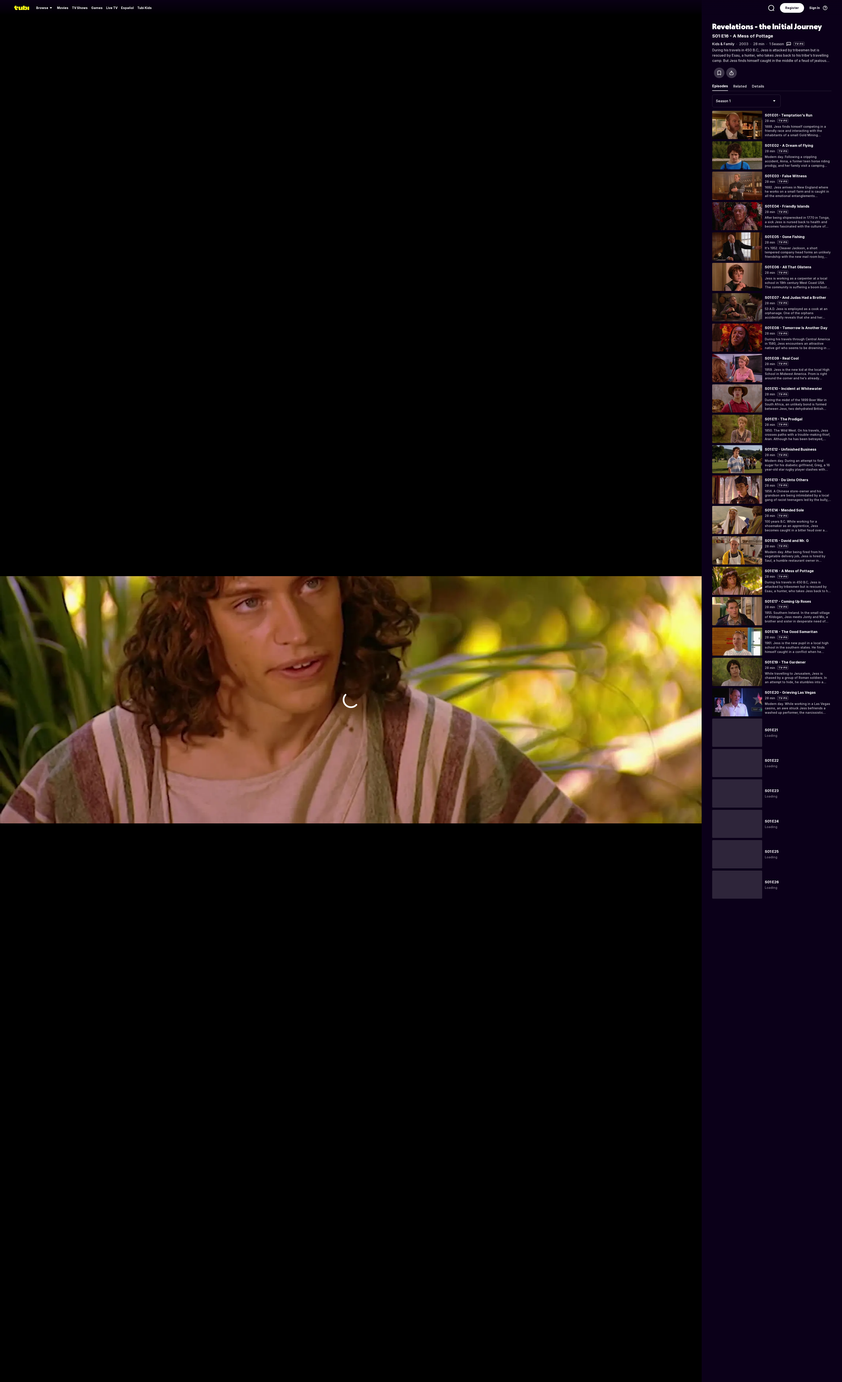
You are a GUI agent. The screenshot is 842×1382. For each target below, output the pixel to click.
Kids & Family (723, 44)
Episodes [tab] (720, 86)
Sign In (814, 8)
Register (792, 8)
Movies (62, 8)
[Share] (731, 73)
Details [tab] (758, 86)
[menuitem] (45, 8)
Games (97, 8)
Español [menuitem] (127, 8)
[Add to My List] (719, 73)
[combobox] (746, 101)
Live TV (112, 8)
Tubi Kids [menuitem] (144, 8)
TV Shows (80, 8)
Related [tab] (740, 86)
